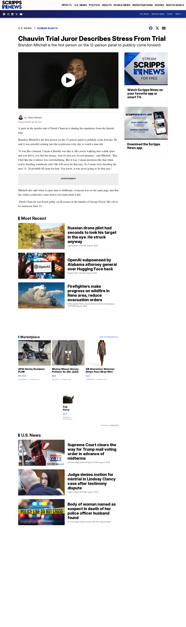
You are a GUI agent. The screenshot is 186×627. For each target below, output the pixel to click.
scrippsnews (5, 14)
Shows (159, 5)
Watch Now (174, 5)
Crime (169, 14)
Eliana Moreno (35, 117)
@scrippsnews (22, 14)
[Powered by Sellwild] (114, 425)
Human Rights (47, 28)
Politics (94, 5)
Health (107, 5)
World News (122, 5)
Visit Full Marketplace (108, 337)
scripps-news (13, 14)
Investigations (143, 5)
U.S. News (81, 5)
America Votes (158, 14)
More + (179, 14)
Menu (65, 5)
